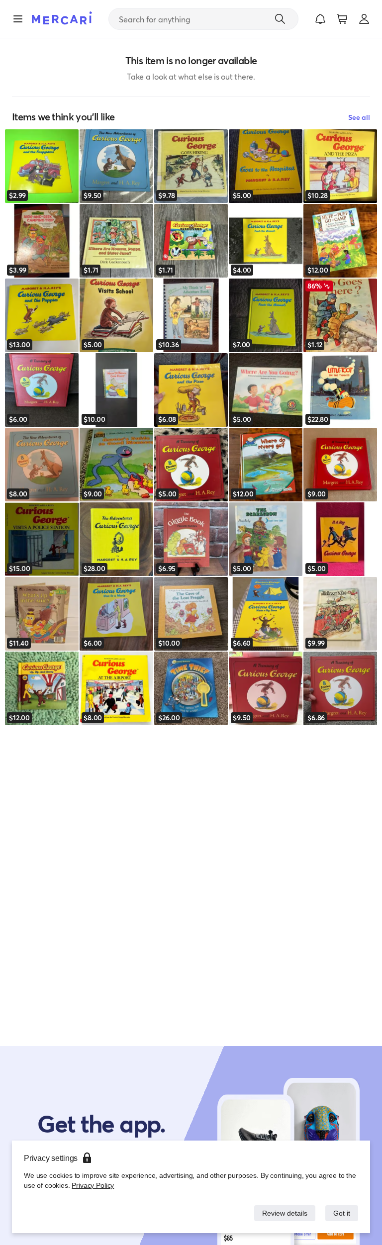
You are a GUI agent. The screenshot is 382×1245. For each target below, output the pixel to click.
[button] (320, 19)
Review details (282, 1213)
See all (359, 117)
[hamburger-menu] (18, 19)
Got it (341, 1213)
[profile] (364, 19)
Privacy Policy (92, 1185)
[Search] (280, 19)
